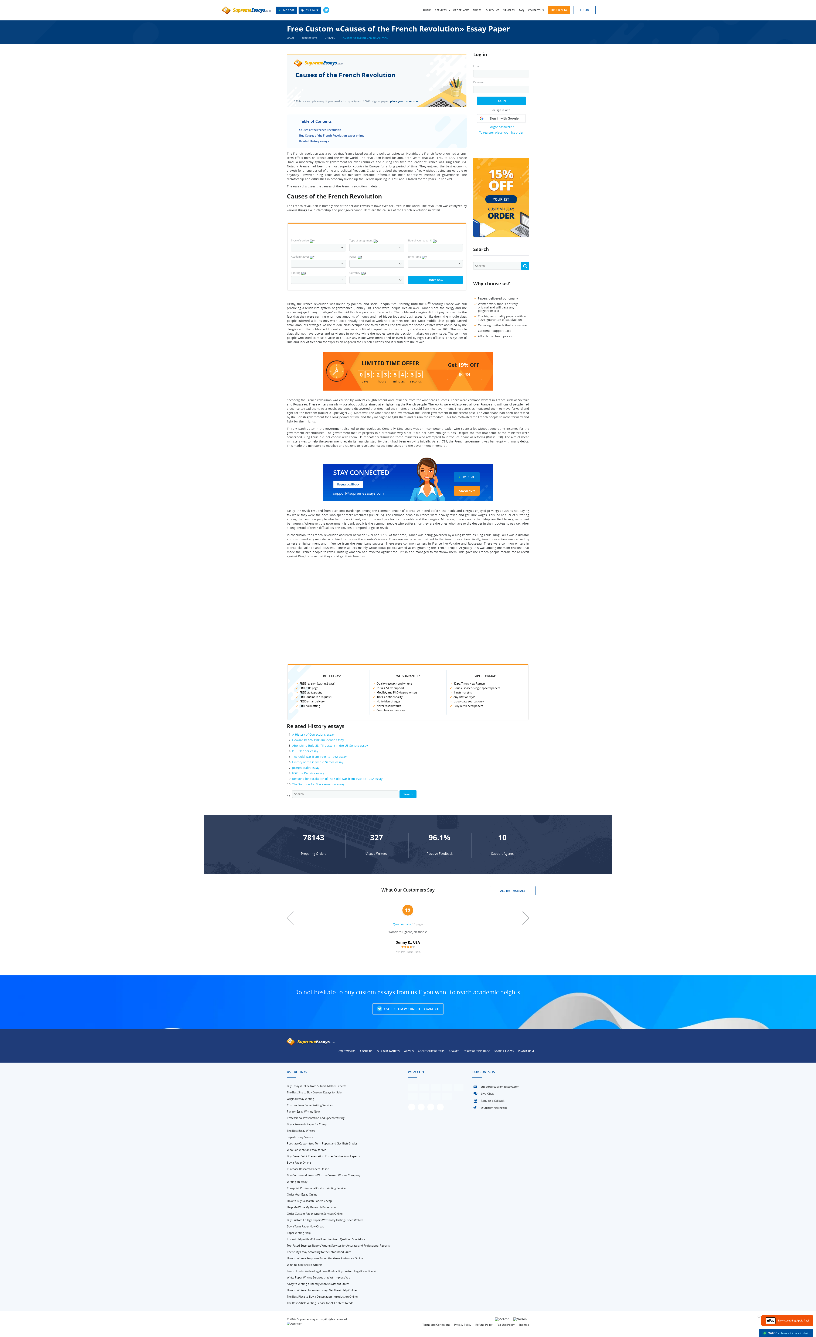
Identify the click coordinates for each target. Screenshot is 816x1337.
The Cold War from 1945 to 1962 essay (319, 757)
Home (427, 10)
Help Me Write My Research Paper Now (311, 1207)
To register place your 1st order (501, 132)
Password (479, 82)
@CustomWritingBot (494, 1107)
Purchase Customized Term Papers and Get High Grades (322, 1143)
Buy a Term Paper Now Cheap (305, 1226)
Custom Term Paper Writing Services (310, 1105)
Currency (354, 272)
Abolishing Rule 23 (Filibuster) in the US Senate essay (330, 745)
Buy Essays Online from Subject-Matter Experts (316, 1086)
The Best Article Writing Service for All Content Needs (320, 1303)
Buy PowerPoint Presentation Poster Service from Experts (323, 1156)
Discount (492, 10)
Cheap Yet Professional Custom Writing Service (316, 1188)
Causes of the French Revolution (320, 130)
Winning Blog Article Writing (304, 1265)
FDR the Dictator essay (308, 773)
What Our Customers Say (408, 890)
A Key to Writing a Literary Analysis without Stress (318, 1284)
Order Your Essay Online (302, 1194)
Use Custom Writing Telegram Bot (411, 1009)
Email (476, 66)
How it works (346, 1051)
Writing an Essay (297, 1182)
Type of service (300, 240)
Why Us (409, 1051)
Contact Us (536, 10)
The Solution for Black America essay (318, 784)
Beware (454, 1051)
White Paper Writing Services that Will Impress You (318, 1277)
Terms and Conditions (436, 1324)
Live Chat (468, 477)
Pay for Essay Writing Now (303, 1111)
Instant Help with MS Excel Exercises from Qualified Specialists (326, 1239)
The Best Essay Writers (301, 1131)
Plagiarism (526, 1051)
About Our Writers (431, 1051)
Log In (501, 101)
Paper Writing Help (299, 1233)
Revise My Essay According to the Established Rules (319, 1252)
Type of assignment (361, 240)
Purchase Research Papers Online (308, 1169)
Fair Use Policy (506, 1324)
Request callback (348, 484)
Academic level (300, 256)
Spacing (295, 272)
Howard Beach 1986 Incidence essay (318, 740)
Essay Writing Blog (476, 1051)
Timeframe (414, 256)
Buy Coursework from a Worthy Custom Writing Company (323, 1175)
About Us (366, 1051)
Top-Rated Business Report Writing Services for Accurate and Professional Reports (338, 1245)
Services (441, 10)
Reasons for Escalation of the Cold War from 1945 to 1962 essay (337, 779)
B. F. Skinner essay (305, 751)
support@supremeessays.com (358, 493)
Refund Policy (484, 1324)
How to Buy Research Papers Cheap (309, 1201)
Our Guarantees (388, 1051)
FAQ (521, 10)
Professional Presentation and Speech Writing (315, 1118)
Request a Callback (492, 1101)
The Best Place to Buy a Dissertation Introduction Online (322, 1296)
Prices (477, 10)
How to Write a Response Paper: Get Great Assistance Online (325, 1258)
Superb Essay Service (300, 1137)
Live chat (287, 10)
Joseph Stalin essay (305, 768)
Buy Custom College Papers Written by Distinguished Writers (325, 1220)
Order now (461, 10)
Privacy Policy (462, 1324)
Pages (353, 256)
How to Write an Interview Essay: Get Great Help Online (322, 1290)
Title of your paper (420, 240)
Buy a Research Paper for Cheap (307, 1124)
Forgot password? (501, 127)
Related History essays (314, 141)
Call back (312, 10)
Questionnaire (402, 924)
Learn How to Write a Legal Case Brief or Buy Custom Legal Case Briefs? (331, 1271)
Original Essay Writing (300, 1099)
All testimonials (512, 891)
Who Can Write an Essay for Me (306, 1150)
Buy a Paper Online (299, 1162)
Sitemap (524, 1324)
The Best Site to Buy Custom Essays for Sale (314, 1092)
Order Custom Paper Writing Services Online (315, 1214)
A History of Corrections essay (313, 734)
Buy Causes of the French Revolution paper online (331, 135)
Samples (509, 10)
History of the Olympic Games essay (317, 762)
